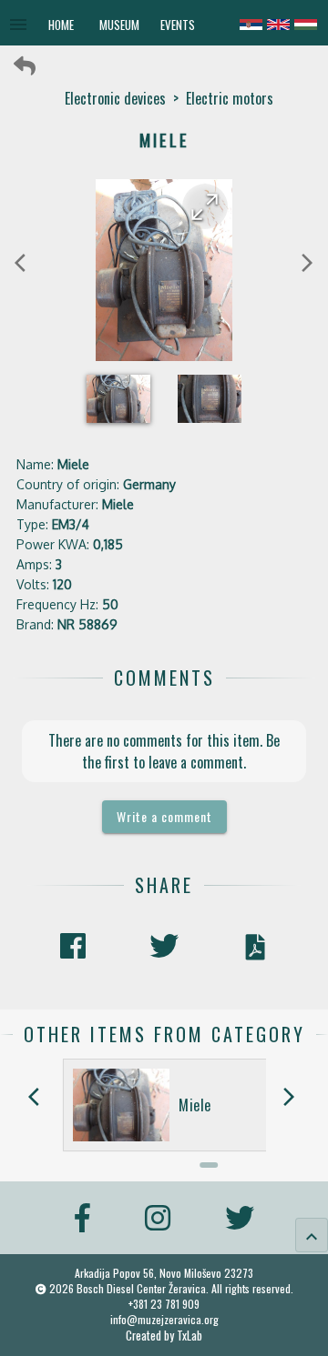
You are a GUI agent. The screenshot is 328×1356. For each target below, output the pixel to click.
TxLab (189, 1335)
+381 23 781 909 (164, 1303)
